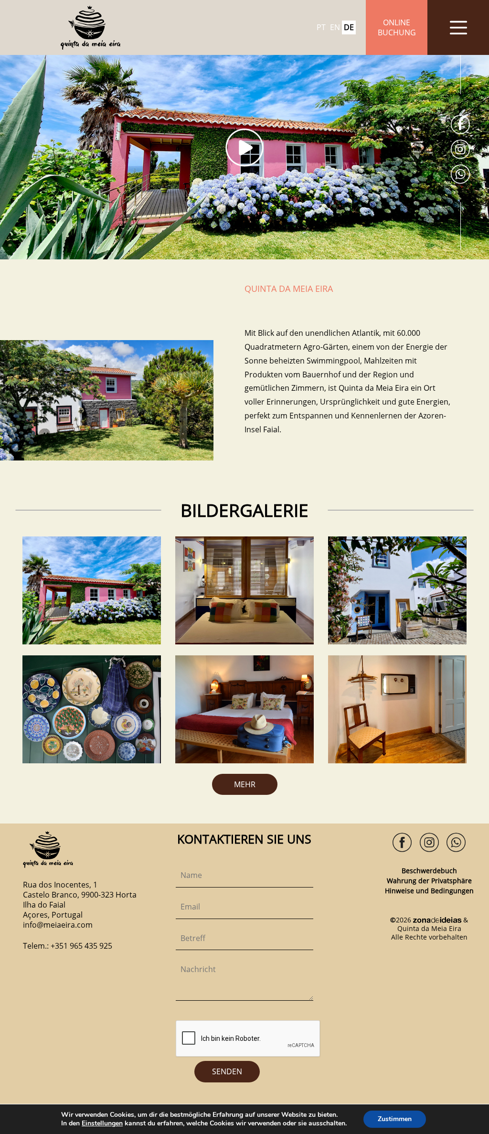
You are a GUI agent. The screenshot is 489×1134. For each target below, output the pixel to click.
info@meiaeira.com (58, 925)
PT (321, 27)
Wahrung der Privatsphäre (429, 880)
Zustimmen (395, 1118)
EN (335, 27)
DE (349, 27)
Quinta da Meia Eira (429, 928)
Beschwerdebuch (429, 870)
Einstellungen (102, 1123)
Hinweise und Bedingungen (429, 890)
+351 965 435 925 (81, 946)
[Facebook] (460, 125)
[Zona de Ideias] (437, 919)
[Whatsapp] (460, 175)
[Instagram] (460, 150)
